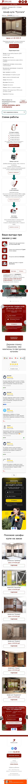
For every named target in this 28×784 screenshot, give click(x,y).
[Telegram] (13, 528)
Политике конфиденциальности (14, 327)
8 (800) (14, 752)
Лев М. (8, 409)
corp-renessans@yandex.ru (14, 758)
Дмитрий (9, 392)
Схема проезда (14, 764)
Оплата (21, 271)
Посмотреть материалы (14, 338)
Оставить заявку (14, 145)
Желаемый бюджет (15, 319)
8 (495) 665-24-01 (14, 137)
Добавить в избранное (14, 767)
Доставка (13, 271)
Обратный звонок (14, 755)
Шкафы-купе (11, 7)
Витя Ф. (8, 459)
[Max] (15, 528)
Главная (4, 7)
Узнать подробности (23, 102)
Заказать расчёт (14, 46)
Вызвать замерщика (14, 172)
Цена (4, 271)
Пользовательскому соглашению (11, 328)
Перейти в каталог (14, 227)
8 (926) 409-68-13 (14, 140)
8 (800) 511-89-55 (15, 135)
